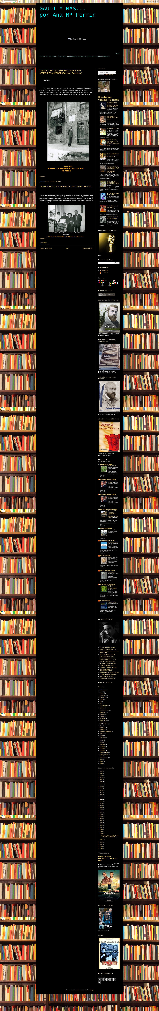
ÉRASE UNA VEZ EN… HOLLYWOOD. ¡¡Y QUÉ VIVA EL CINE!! (108, 858)
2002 (101, 818)
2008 (101, 808)
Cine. (101, 703)
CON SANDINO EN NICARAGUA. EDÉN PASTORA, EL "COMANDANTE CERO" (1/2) (113, 142)
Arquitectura (103, 690)
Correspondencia (104, 705)
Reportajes (102, 748)
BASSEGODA (103, 697)
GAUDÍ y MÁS (103, 720)
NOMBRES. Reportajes (105, 731)
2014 (101, 794)
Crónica (102, 707)
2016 (101, 790)
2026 (101, 771)
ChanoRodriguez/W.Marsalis (107, 656)
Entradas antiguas (87, 248)
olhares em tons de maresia (107, 570)
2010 (101, 803)
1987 (101, 844)
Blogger (92, 990)
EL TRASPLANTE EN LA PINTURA (112, 206)
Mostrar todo (117, 615)
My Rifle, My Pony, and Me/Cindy (108, 663)
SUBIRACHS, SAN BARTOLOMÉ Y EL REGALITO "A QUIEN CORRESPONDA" (112, 104)
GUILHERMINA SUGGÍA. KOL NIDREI (109, 672)
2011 (101, 801)
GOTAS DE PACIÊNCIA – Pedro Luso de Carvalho (112, 587)
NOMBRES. (103, 729)
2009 (101, 805)
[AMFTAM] (104, 92)
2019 (101, 784)
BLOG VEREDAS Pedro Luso (107, 584)
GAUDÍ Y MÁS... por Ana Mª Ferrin (67, 12)
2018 (101, 786)
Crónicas (102, 709)
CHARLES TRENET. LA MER (107, 665)
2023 (101, 775)
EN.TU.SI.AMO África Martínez (107, 647)
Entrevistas (52, 181)
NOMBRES (58, 181)
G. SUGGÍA (102, 718)
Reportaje (102, 744)
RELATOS (102, 737)
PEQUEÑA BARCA (112, 602)
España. (102, 716)
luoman (77, 990)
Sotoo (101, 756)
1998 (101, 825)
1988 (101, 842)
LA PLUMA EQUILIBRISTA (106, 676)
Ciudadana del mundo (113, 542)
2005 (101, 814)
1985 (101, 848)
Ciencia (102, 699)
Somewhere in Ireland (106, 528)
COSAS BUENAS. (112, 465)
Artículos (102, 693)
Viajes (101, 761)
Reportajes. (103, 750)
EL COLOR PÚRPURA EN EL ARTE (113, 194)
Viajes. (101, 763)
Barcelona (47, 181)
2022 (101, 777)
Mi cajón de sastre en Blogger (108, 479)
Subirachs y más (104, 757)
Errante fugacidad (105, 555)
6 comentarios (43, 242)
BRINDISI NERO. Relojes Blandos (108, 660)
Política (101, 733)
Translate (110, 74)
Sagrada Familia (104, 752)
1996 (101, 829)
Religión (102, 741)
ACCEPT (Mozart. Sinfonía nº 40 (108, 649)
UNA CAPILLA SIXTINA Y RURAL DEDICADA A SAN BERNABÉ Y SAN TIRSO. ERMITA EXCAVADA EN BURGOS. (113, 169)
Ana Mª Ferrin (105, 270)
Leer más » (42, 176)
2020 (101, 782)
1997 (101, 827)
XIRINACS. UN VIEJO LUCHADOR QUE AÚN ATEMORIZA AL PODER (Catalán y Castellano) (60, 72)
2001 (101, 820)
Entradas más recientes (46, 248)
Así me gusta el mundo (106, 464)
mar (102, 833)
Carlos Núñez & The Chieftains (107, 661)
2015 (101, 792)
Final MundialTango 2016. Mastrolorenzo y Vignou (106, 670)
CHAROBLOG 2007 (105, 600)
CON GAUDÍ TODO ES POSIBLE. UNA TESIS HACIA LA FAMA (113, 155)
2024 (101, 773)
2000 (101, 823)
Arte (101, 692)
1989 (101, 831)
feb (102, 839)
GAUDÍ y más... (103, 724)
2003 (101, 816)
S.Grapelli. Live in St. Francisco (107, 678)
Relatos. (102, 739)
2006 (101, 812)
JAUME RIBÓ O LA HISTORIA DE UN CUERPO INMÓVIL (65, 186)
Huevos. (110, 557)
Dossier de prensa (104, 710)
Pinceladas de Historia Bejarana (108, 509)
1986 (101, 846)
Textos (101, 759)
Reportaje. (102, 746)
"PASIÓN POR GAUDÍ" (113, 129)
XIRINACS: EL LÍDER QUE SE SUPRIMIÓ (112, 217)
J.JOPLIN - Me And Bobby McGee (108, 674)
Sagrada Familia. (104, 754)
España (102, 714)
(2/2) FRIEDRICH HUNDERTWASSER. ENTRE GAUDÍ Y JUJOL (113, 182)
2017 (101, 788)
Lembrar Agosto (111, 572)
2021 (101, 779)
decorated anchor (112, 529)
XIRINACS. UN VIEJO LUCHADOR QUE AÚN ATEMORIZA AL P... (110, 836)
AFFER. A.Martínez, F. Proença (107, 654)
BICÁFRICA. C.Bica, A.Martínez (107, 658)
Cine (101, 701)
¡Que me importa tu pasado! (107, 540)
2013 (101, 797)
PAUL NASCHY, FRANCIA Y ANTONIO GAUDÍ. (112, 118)
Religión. (102, 742)
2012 (101, 799)
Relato (101, 735)
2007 (101, 810)
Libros (101, 726)
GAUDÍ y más (103, 722)
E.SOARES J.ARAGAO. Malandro (108, 667)
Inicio (67, 248)
